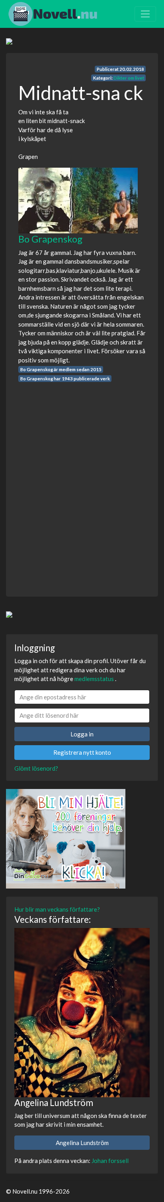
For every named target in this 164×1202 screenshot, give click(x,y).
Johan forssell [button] (110, 1160)
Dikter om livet (128, 77)
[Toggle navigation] (145, 14)
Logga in (82, 734)
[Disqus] (82, 481)
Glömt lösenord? (36, 768)
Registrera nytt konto (82, 752)
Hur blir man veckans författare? (57, 909)
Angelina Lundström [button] (82, 1142)
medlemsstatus (94, 678)
